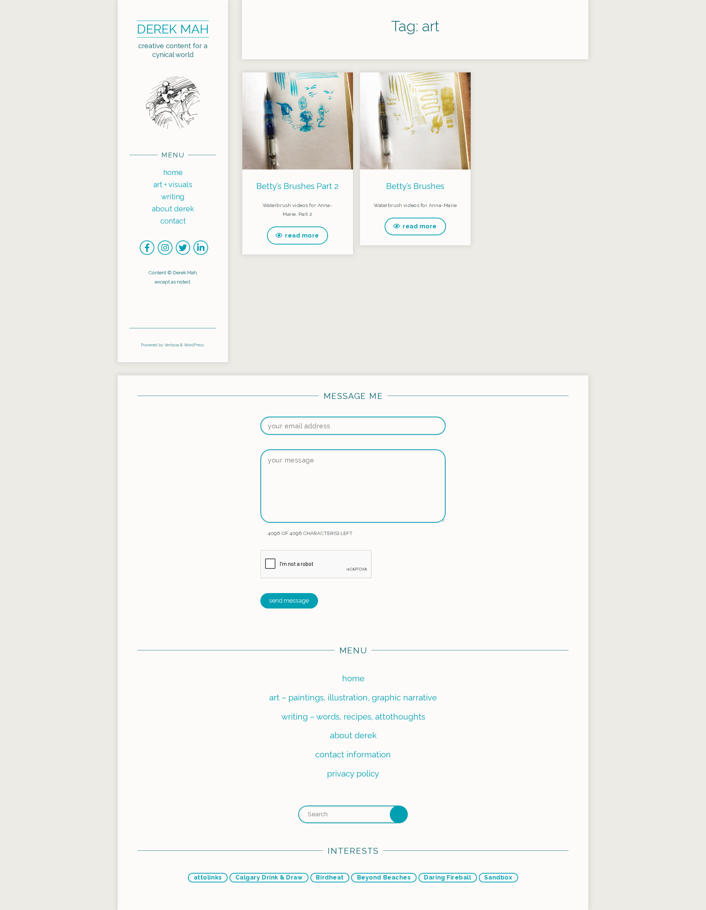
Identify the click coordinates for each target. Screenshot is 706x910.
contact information (353, 754)
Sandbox (498, 877)
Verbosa (171, 345)
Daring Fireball (447, 877)
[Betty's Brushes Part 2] (297, 114)
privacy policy (353, 773)
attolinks (208, 877)
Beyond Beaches (384, 877)
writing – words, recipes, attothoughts (353, 716)
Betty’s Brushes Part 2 (297, 186)
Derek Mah (173, 29)
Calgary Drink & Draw (269, 877)
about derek (353, 735)
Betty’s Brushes (415, 186)
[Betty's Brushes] (415, 114)
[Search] (399, 815)
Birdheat (329, 877)
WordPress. (194, 345)
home (353, 678)
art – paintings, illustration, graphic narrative (353, 697)
